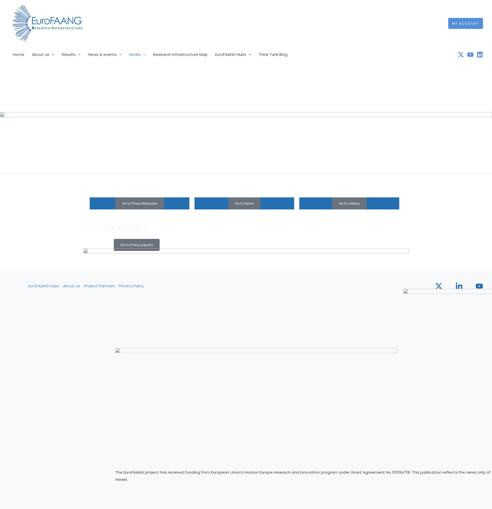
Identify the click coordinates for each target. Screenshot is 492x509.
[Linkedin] (480, 54)
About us (40, 54)
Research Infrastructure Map (180, 54)
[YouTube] (470, 54)
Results (69, 54)
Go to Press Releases (139, 203)
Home (18, 54)
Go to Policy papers (136, 244)
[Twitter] (461, 54)
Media (135, 54)
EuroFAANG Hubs (230, 54)
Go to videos (349, 203)
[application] (51, 54)
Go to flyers (244, 203)
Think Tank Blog (273, 54)
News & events (102, 54)
